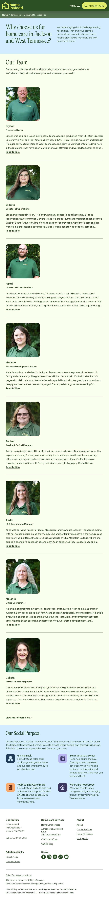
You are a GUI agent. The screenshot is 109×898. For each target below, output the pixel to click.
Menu (73, 5)
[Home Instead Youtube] (66, 857)
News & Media (12, 857)
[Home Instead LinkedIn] (55, 857)
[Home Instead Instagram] (49, 857)
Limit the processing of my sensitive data (56, 893)
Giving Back (82, 838)
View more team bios (18, 717)
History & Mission (85, 834)
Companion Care (49, 839)
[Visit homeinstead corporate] (12, 5)
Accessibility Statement (46, 889)
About (80, 824)
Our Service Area (84, 829)
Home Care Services (50, 824)
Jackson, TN (29, 15)
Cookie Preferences (68, 889)
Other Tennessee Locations (18, 875)
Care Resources (13, 861)
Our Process (47, 843)
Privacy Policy (11, 889)
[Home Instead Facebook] (43, 857)
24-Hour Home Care (51, 834)
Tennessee (16, 15)
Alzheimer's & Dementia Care (52, 830)
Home (5, 15)
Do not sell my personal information (20, 893)
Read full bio (13, 151)
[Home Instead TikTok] (60, 857)
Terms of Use (26, 889)
